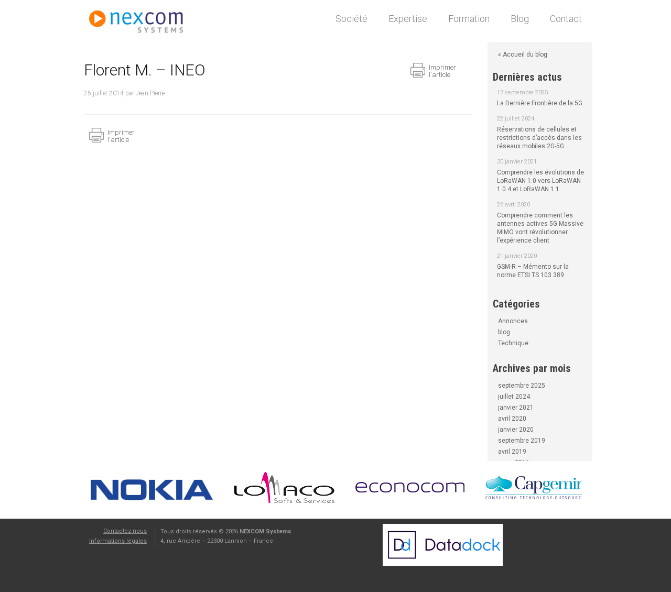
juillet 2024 (514, 396)
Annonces (513, 321)
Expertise (407, 18)
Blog (520, 18)
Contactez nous (125, 531)
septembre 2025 (521, 385)
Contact (566, 18)
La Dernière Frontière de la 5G (539, 103)
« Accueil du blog (522, 54)
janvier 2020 (516, 429)
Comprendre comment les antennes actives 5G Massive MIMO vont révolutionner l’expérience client (540, 228)
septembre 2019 (521, 440)
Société (351, 18)
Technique (513, 343)
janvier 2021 (516, 407)
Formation (469, 18)
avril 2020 (512, 418)
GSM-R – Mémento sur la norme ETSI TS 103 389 (533, 271)
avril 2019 (512, 451)
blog (504, 332)
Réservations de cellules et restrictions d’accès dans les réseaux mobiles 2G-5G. (539, 138)
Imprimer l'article (442, 71)
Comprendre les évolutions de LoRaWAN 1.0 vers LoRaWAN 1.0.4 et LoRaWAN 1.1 (540, 181)
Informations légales (118, 541)
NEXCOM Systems (141, 23)
